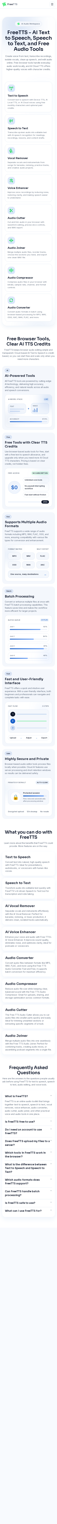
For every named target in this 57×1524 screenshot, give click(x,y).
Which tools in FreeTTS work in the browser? (25, 1154)
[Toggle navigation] (52, 4)
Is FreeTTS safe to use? (20, 1203)
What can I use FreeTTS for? (23, 1210)
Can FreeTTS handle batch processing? (22, 1193)
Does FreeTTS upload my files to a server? (27, 1143)
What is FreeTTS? (16, 1096)
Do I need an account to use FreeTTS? (23, 1131)
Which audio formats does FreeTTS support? (22, 1181)
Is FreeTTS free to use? (20, 1121)
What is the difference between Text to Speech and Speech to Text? (26, 1168)
